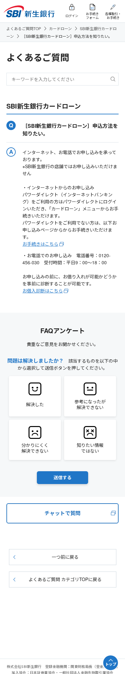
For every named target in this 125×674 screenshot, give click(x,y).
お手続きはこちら (40, 244)
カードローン (60, 28)
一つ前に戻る (65, 557)
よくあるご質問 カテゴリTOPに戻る (65, 579)
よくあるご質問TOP (23, 28)
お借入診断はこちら (42, 290)
